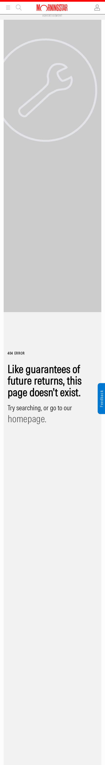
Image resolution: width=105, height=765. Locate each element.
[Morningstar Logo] (52, 7)
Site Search (18, 7)
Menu (8, 7)
